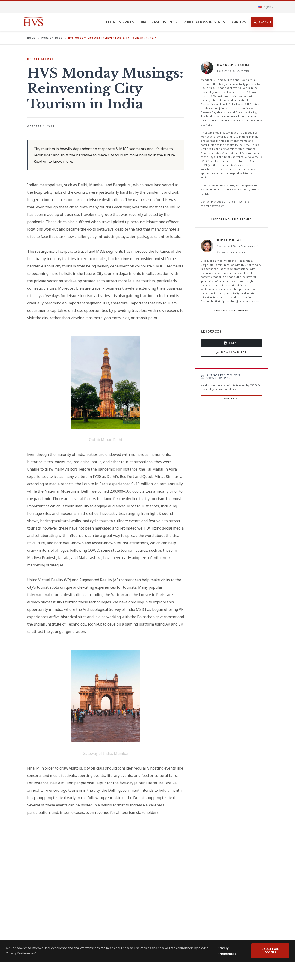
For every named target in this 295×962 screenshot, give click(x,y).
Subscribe (231, 398)
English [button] (266, 7)
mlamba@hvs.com (212, 205)
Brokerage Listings (159, 22)
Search (265, 22)
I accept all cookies (270, 950)
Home (31, 37)
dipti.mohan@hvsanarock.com (240, 301)
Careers (239, 22)
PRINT (234, 342)
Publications (51, 37)
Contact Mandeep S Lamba (231, 218)
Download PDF (234, 352)
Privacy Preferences (227, 951)
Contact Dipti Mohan (231, 310)
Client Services (120, 22)
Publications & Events (204, 22)
